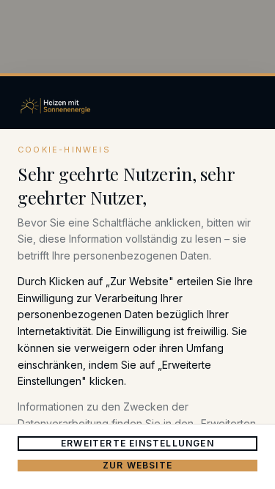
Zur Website (137, 465)
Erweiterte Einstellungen (137, 443)
